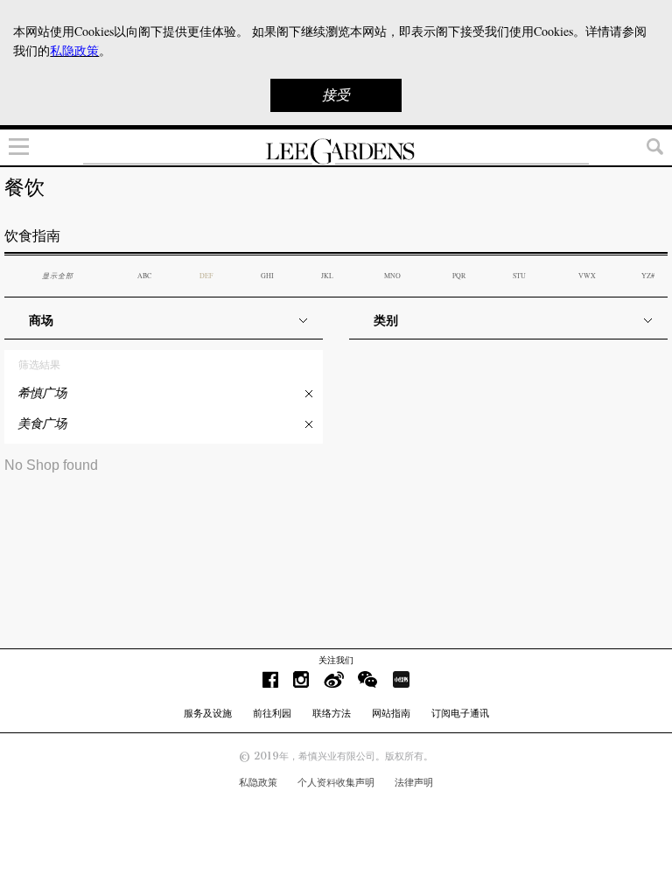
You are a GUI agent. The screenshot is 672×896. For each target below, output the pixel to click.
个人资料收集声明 (336, 782)
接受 (336, 95)
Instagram (301, 679)
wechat (368, 679)
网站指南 (391, 713)
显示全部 (58, 275)
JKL (327, 275)
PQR (459, 275)
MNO (392, 275)
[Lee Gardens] (336, 151)
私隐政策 (258, 782)
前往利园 (272, 713)
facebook (270, 679)
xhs (401, 679)
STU (519, 275)
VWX (587, 275)
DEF (206, 275)
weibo (334, 679)
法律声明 (414, 782)
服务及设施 (208, 713)
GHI (267, 275)
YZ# (647, 275)
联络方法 (331, 713)
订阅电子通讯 (460, 713)
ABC (144, 275)
